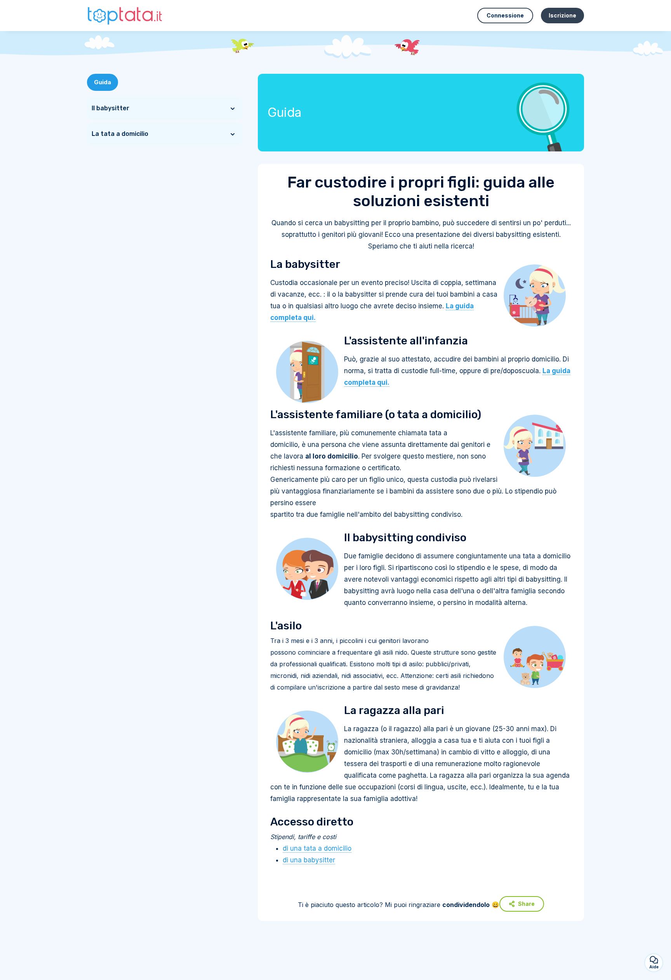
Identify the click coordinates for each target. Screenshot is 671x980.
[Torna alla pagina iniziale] (126, 15)
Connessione (505, 15)
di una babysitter (309, 860)
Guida (102, 82)
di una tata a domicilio (317, 848)
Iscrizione (562, 15)
